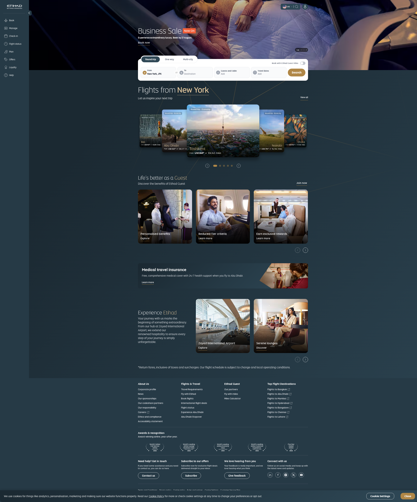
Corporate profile (147, 389)
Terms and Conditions (147, 490)
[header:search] (296, 6)
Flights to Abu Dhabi (277, 393)
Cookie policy (179, 490)
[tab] (160, 74)
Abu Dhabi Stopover (191, 416)
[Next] (305, 250)
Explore (145, 238)
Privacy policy (165, 490)
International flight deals (194, 403)
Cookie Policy (156, 496)
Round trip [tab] (150, 59)
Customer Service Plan (230, 490)
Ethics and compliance (149, 416)
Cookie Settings (211, 490)
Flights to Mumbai (276, 398)
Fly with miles (231, 393)
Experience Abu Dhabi (192, 412)
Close (407, 496)
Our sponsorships (147, 398)
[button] (29, 13)
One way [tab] (169, 59)
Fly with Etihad (188, 393)
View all (304, 97)
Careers (142, 412)
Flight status (187, 407)
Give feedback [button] (237, 475)
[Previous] (297, 250)
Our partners (231, 389)
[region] (208, 496)
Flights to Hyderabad (278, 403)
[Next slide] (239, 165)
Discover (261, 347)
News (141, 393)
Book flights (187, 398)
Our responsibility (147, 407)
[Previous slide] (207, 165)
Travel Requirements (192, 389)
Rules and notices (195, 490)
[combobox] (160, 73)
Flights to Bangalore (278, 407)
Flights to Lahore (276, 416)
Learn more (205, 238)
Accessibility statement (150, 421)
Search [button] (297, 72)
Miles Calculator (232, 398)
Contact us (148, 475)
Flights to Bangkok (277, 389)
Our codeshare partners (150, 403)
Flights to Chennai (276, 412)
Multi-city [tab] (188, 59)
